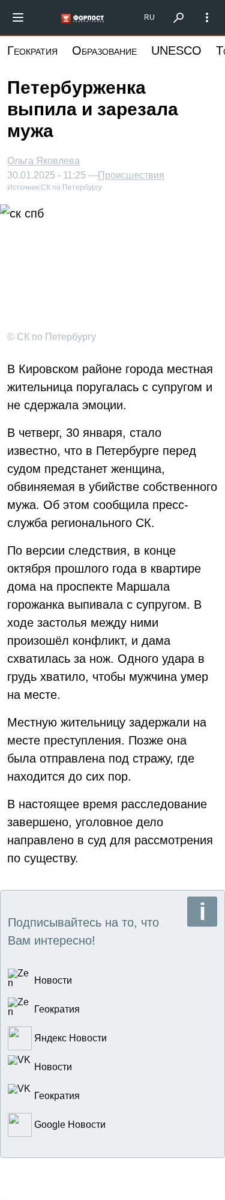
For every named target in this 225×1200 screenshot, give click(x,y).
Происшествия (131, 175)
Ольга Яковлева (43, 161)
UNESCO (176, 50)
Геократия (32, 50)
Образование (104, 50)
